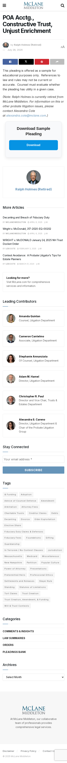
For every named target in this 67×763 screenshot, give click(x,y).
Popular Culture (50, 562)
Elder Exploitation (45, 519)
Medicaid (32, 556)
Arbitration (10, 507)
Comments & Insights (18, 631)
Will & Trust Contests (16, 606)
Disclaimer (8, 751)
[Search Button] (62, 5)
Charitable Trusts (14, 513)
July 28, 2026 (15, 49)
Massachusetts (13, 556)
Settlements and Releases (19, 581)
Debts (54, 513)
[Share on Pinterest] (42, 62)
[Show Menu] (4, 5)
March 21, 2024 (26, 264)
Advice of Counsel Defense (20, 501)
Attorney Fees (30, 507)
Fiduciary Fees (12, 538)
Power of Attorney (15, 568)
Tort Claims (10, 593)
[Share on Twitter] (26, 62)
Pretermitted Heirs (14, 575)
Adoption (26, 494)
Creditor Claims (38, 513)
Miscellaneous (50, 556)
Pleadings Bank (14, 651)
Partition (32, 562)
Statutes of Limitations (32, 587)
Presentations (38, 568)
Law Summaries (14, 638)
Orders (8, 644)
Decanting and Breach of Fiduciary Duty (26, 217)
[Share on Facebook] (10, 62)
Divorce (25, 519)
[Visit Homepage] (33, 5)
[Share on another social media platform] (57, 62)
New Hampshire (13, 562)
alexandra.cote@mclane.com (26, 115)
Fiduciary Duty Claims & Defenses (23, 531)
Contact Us (49, 751)
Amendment (47, 501)
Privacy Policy (28, 751)
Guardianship (12, 544)
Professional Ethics (41, 575)
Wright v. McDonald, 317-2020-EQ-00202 (27, 228)
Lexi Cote (10, 249)
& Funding (10, 494)
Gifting (50, 538)
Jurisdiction (55, 550)
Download (33, 145)
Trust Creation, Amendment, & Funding (26, 599)
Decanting (10, 519)
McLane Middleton (16, 222)
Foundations (33, 538)
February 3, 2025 (27, 249)
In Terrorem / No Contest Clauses (23, 550)
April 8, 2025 (35, 222)
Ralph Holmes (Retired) (27, 44)
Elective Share (12, 525)
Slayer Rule (45, 581)
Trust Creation (30, 593)
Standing (9, 587)
